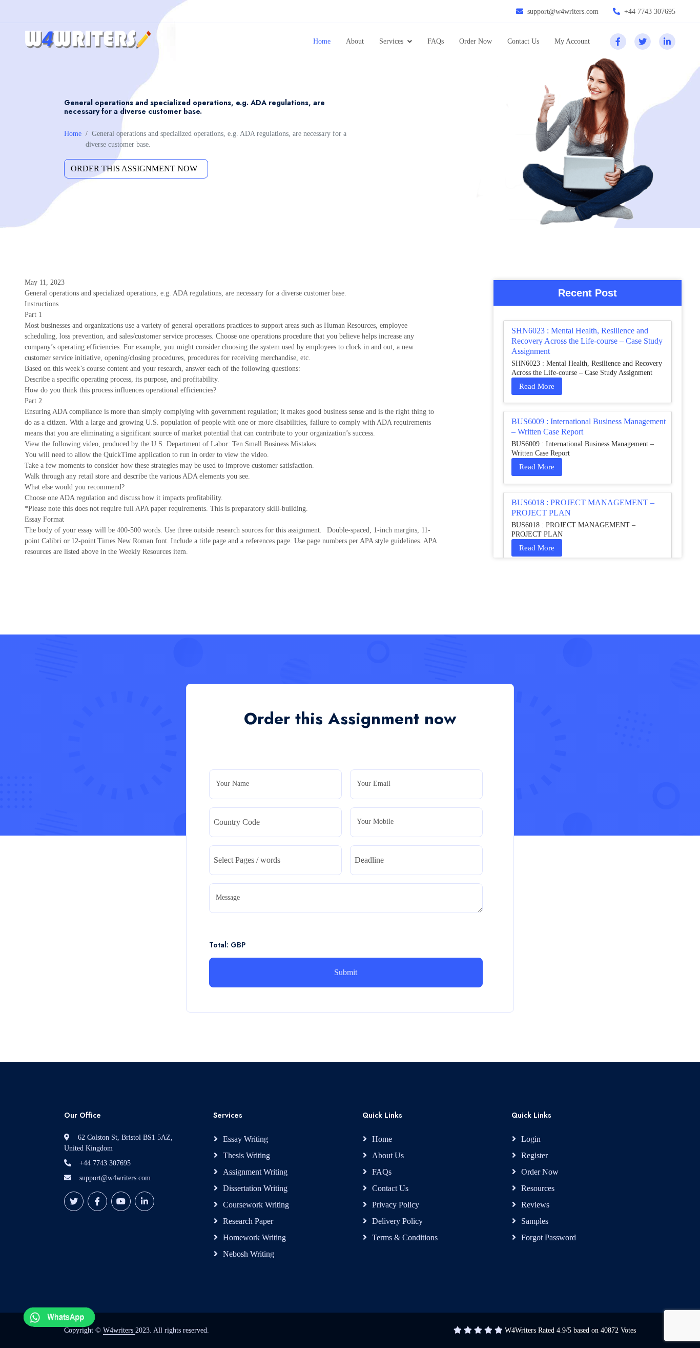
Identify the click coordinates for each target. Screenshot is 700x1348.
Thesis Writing (246, 1155)
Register (534, 1155)
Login (531, 1139)
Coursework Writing (256, 1204)
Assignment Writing (255, 1171)
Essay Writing (245, 1139)
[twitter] (642, 41)
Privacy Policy (395, 1204)
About (355, 41)
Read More (536, 386)
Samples (534, 1221)
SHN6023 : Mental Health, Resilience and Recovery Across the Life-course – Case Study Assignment (587, 340)
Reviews (535, 1204)
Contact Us (523, 41)
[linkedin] (667, 41)
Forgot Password (548, 1237)
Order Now (475, 41)
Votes (628, 1330)
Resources (537, 1188)
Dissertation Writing (255, 1188)
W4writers (119, 1330)
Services (391, 41)
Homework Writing (254, 1237)
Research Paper (248, 1221)
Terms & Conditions (405, 1237)
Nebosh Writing (248, 1254)
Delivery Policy (397, 1221)
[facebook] (618, 41)
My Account (572, 41)
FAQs (435, 41)
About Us (388, 1155)
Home (322, 41)
